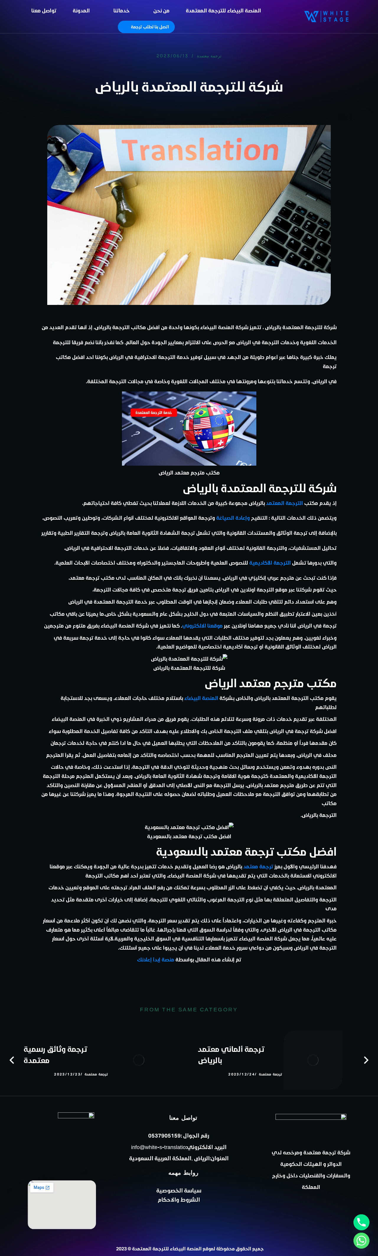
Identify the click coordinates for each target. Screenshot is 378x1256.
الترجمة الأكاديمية (270, 563)
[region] (77, 39)
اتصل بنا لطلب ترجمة (150, 26)
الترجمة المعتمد (284, 503)
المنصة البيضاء (201, 698)
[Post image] (313, 1060)
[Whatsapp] (361, 1241)
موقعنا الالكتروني (202, 625)
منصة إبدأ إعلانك (155, 959)
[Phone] (361, 1222)
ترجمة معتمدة (209, 56)
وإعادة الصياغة (233, 518)
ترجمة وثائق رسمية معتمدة (55, 1054)
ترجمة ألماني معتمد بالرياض (231, 1054)
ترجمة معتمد (258, 866)
